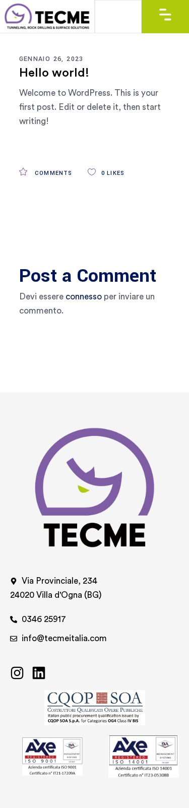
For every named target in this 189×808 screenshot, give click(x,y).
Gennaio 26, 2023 (51, 59)
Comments (53, 173)
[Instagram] (17, 673)
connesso (84, 296)
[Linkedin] (39, 673)
